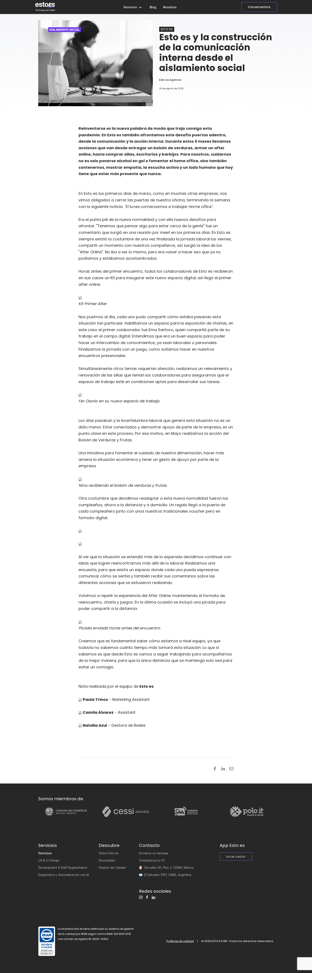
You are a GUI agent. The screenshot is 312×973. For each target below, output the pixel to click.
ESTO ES (167, 29)
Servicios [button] (130, 7)
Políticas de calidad (180, 941)
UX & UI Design (48, 860)
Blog (153, 7)
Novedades (107, 860)
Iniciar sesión (236, 856)
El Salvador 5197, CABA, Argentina (167, 875)
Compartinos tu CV (152, 860)
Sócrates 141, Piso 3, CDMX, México (169, 867)
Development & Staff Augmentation (62, 867)
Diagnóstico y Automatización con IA (63, 875)
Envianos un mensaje (153, 853)
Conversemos (259, 7)
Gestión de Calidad (112, 867)
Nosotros (170, 7)
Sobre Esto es (108, 853)
